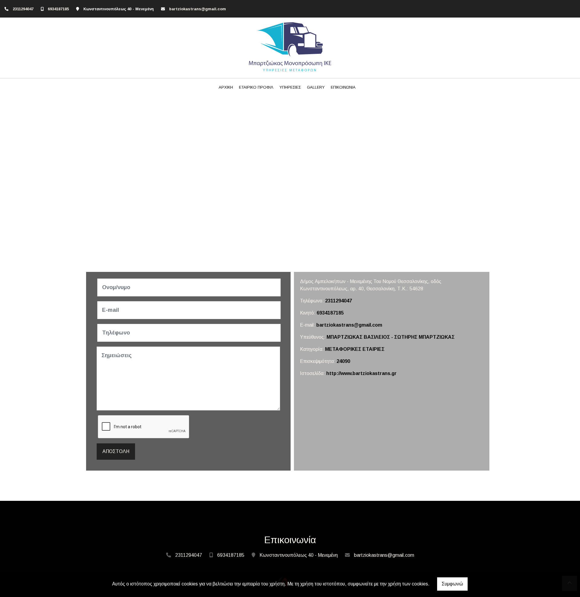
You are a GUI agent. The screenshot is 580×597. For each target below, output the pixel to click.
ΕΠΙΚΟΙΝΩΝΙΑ (343, 87)
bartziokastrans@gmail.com (197, 9)
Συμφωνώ (452, 583)
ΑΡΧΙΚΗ (226, 87)
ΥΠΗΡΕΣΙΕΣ (290, 87)
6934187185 (58, 9)
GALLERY (316, 87)
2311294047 (23, 9)
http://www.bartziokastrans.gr (361, 373)
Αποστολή (115, 451)
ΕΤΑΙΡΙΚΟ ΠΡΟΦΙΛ (256, 87)
